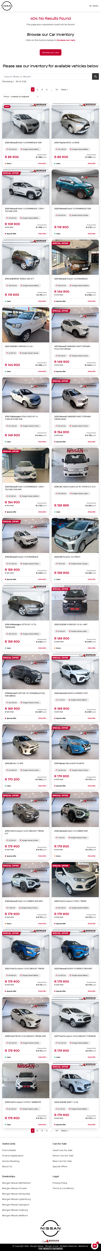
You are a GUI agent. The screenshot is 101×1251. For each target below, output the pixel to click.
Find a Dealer (9, 1150)
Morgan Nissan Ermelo (14, 1188)
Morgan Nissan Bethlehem (16, 1182)
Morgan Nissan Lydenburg (16, 1199)
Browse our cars (50, 52)
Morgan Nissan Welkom (15, 1215)
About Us (7, 1166)
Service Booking (10, 1161)
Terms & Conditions (63, 1188)
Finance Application (12, 1155)
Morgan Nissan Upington (15, 1204)
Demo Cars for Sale (63, 1155)
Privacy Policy (60, 1182)
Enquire (42, 163)
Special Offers (60, 1166)
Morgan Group (51, 1246)
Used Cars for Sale (62, 1150)
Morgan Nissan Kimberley (16, 1193)
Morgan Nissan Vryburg (15, 1209)
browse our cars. (66, 40)
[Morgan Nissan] (6, 6)
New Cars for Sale (62, 1161)
